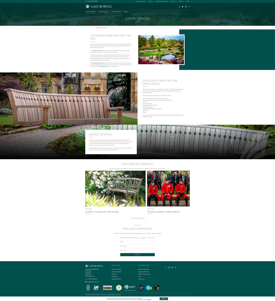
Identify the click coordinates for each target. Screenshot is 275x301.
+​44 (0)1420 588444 (91, 279)
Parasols (114, 274)
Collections (115, 276)
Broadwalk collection (98, 63)
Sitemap (118, 294)
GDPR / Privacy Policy (144, 274)
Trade (187, 1)
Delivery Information (143, 269)
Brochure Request (140, 1)
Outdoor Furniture (90, 11)
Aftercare (181, 1)
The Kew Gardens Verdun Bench (163, 211)
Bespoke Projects (116, 279)
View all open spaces (137, 218)
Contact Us (172, 1)
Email (122, 241)
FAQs (139, 276)
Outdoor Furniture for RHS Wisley (102, 211)
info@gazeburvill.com (92, 282)
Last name (123, 250)
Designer (143, 238)
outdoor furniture (97, 50)
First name (123, 246)
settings (149, 299)
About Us (150, 1)
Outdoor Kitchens (103, 11)
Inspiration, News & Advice (162, 1)
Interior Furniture (116, 11)
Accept (164, 298)
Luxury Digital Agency (110, 294)
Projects (126, 11)
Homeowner (151, 238)
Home (97, 27)
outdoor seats (103, 66)
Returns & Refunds (143, 272)
